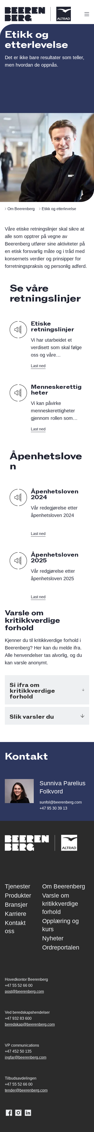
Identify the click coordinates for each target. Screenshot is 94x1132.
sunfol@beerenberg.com (61, 802)
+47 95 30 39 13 (53, 808)
